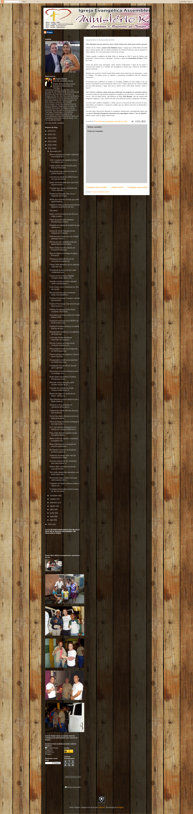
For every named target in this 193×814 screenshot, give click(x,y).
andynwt (101, 807)
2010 (50, 524)
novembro (54, 496)
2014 (50, 138)
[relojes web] (72, 785)
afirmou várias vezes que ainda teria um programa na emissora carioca (122, 92)
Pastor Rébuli (61, 79)
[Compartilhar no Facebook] (143, 121)
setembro (54, 503)
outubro (53, 499)
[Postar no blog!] (138, 121)
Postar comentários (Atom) (100, 192)
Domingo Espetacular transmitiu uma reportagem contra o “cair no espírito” (120, 113)
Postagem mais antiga (137, 187)
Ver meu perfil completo (54, 123)
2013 (50, 141)
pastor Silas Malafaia (109, 48)
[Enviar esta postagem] (132, 121)
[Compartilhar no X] (140, 121)
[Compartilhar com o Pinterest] (145, 121)
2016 (50, 131)
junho (52, 513)
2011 (50, 148)
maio (52, 516)
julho (52, 509)
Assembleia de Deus (135, 58)
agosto (53, 506)
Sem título (54, 210)
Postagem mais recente (96, 187)
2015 (50, 134)
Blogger (120, 807)
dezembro (54, 151)
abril (52, 520)
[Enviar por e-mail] (136, 121)
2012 (50, 145)
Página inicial (117, 187)
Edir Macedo (127, 96)
